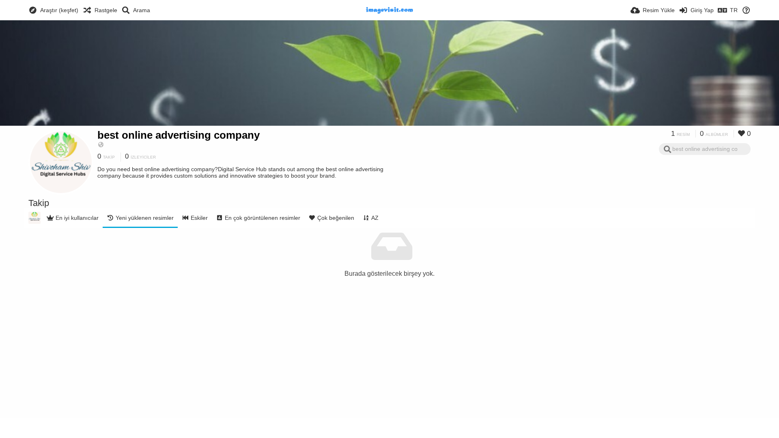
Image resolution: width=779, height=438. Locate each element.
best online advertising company (178, 135)
